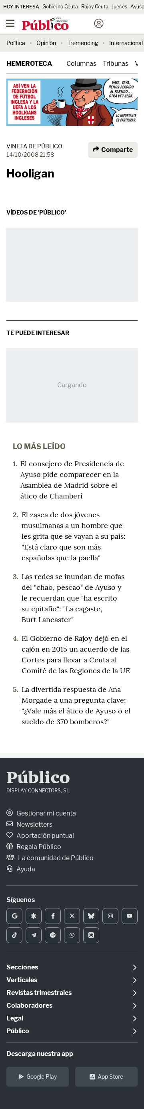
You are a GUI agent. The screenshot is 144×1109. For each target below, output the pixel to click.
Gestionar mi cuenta (45, 813)
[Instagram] (110, 916)
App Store (110, 1076)
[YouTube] (130, 916)
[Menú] (10, 23)
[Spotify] (53, 935)
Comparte (116, 150)
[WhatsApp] (72, 935)
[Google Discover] (34, 916)
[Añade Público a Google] (14, 916)
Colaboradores (29, 1005)
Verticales (21, 980)
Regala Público (38, 847)
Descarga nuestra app (39, 1054)
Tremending (82, 42)
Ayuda (25, 869)
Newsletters (33, 824)
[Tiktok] (14, 935)
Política (15, 42)
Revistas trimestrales (39, 993)
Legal (14, 1018)
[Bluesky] (91, 916)
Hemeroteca (29, 63)
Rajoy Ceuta (94, 7)
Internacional (126, 42)
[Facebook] (53, 916)
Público (38, 778)
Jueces (119, 7)
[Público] (58, 24)
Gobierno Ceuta (60, 7)
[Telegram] (34, 935)
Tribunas (115, 63)
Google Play (41, 1076)
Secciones (22, 967)
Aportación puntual (44, 835)
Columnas (81, 63)
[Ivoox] (91, 935)
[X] (72, 916)
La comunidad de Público (55, 858)
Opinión (46, 42)
